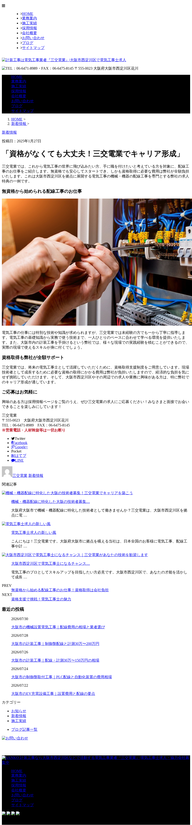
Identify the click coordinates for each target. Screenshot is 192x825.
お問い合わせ (33, 38)
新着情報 (35, 476)
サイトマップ (33, 48)
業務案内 (29, 18)
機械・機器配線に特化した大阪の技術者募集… (50, 502)
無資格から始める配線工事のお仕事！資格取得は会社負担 (60, 590)
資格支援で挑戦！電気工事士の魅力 (41, 599)
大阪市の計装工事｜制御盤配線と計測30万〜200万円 (55, 644)
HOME (27, 14)
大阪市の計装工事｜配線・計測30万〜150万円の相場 (55, 660)
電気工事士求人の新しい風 (33, 533)
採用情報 (29, 28)
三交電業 (19, 476)
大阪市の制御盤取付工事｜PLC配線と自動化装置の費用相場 (61, 677)
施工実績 (29, 23)
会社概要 (29, 33)
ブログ (27, 43)
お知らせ (18, 711)
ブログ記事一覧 (24, 729)
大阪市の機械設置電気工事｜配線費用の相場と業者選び (58, 627)
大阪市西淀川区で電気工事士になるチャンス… (50, 563)
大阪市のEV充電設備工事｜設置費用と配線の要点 (53, 694)
